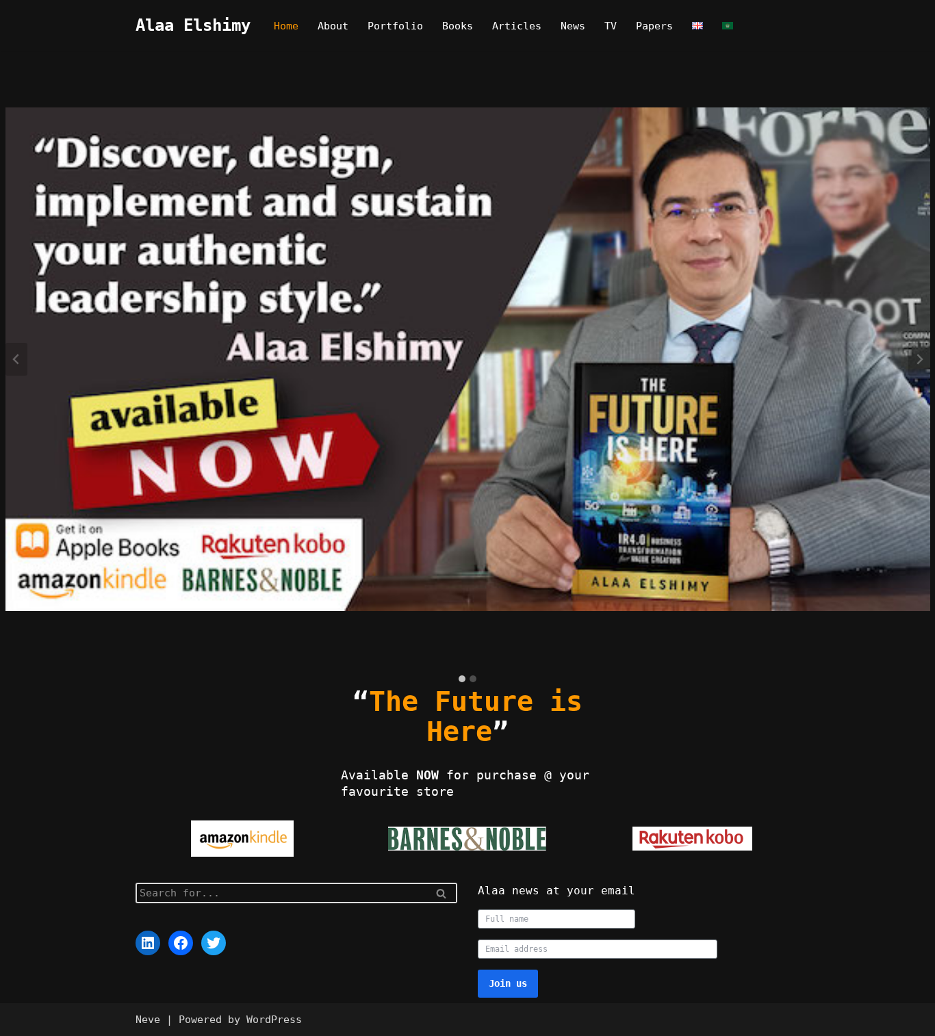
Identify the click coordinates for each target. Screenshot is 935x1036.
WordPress (274, 1019)
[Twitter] (213, 943)
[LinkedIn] (148, 943)
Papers (654, 26)
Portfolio (395, 26)
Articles (516, 26)
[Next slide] (919, 359)
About (333, 26)
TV (610, 26)
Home (286, 26)
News (573, 26)
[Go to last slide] (16, 359)
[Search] (441, 893)
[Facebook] (180, 943)
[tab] (462, 678)
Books (457, 26)
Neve (148, 1019)
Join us (508, 983)
